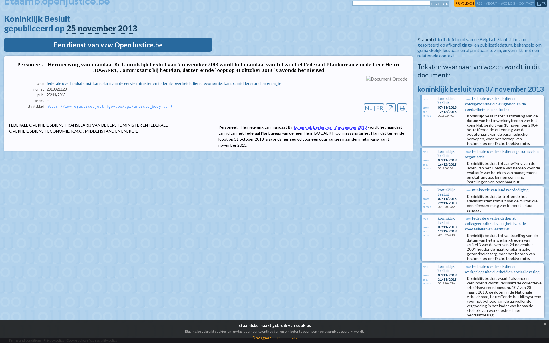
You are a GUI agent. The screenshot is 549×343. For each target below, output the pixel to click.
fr (544, 3)
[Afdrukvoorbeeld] (402, 107)
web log (508, 3)
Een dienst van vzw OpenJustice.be (108, 45)
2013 (127, 28)
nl (539, 3)
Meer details (287, 338)
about (491, 3)
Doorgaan (262, 337)
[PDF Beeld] (391, 107)
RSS (480, 3)
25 (71, 28)
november (97, 28)
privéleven (465, 3)
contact (526, 3)
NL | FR (374, 108)
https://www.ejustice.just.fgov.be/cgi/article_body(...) (109, 106)
